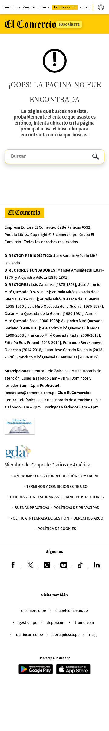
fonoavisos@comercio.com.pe (31, 392)
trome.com (84, 622)
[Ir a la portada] (24, 213)
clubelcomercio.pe (71, 610)
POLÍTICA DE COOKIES (57, 528)
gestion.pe (28, 622)
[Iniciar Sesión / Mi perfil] (101, 7)
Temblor (10, 7)
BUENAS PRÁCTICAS (32, 507)
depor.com (56, 622)
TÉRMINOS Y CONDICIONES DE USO (57, 486)
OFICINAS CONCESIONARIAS (34, 496)
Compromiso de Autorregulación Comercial (55, 475)
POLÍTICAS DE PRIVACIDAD (76, 507)
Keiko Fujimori (34, 7)
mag (93, 634)
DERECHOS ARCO (88, 517)
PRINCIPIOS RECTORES (83, 496)
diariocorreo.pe (29, 634)
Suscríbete (69, 24)
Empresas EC (64, 7)
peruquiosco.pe (66, 634)
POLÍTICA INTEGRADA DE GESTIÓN (39, 517)
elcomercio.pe (33, 610)
